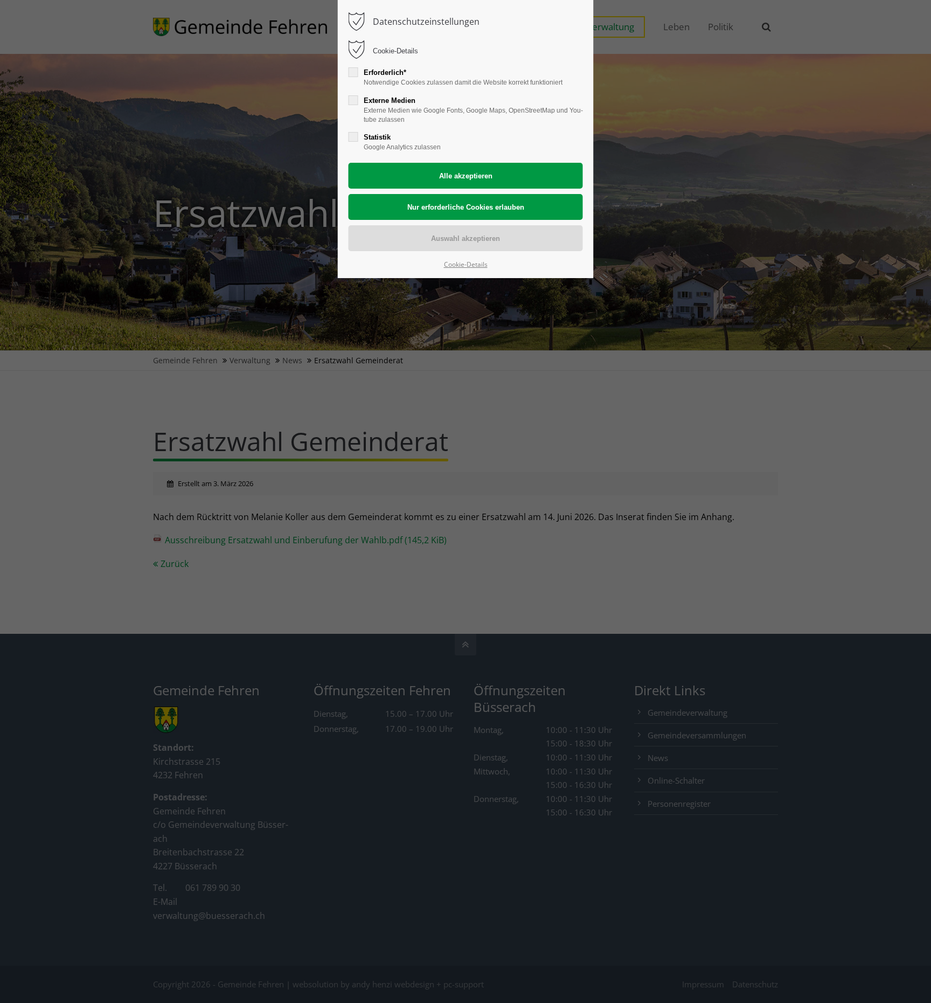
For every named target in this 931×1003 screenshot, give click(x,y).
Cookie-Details (395, 51)
